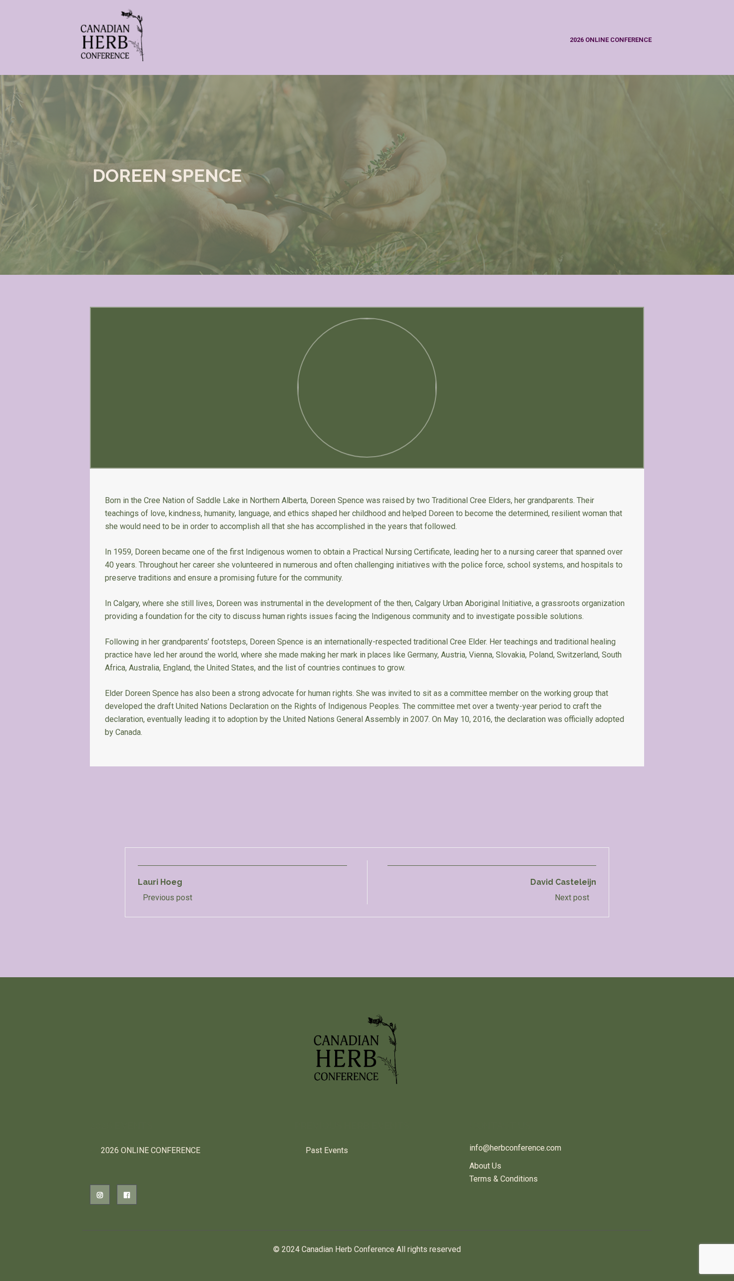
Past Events (327, 1150)
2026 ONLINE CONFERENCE (611, 39)
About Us (485, 1166)
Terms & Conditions (503, 1179)
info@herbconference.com (515, 1148)
